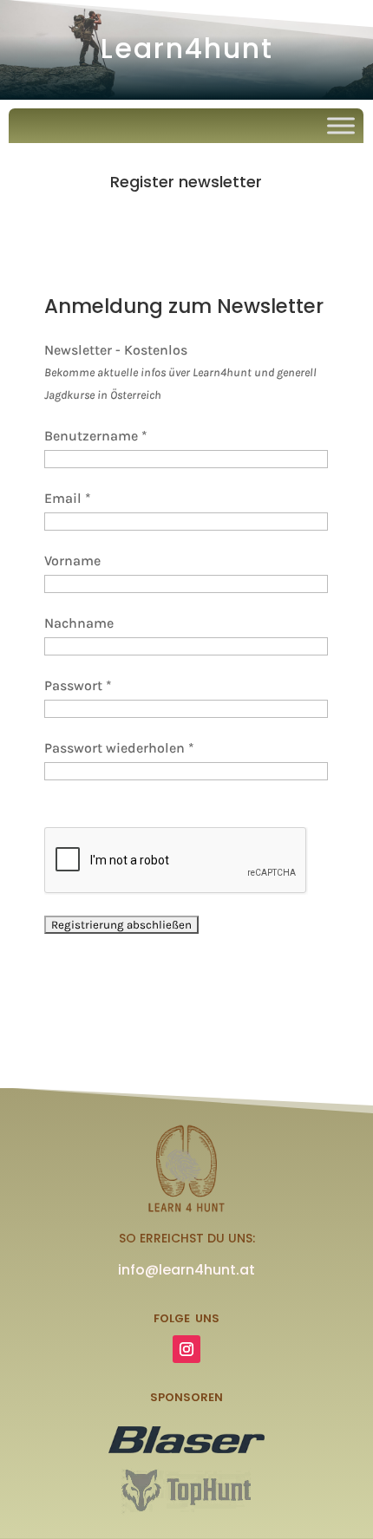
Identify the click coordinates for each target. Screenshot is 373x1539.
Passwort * (78, 685)
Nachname (79, 623)
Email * (67, 498)
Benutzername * (95, 435)
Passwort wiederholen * (119, 748)
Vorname (72, 560)
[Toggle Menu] (341, 125)
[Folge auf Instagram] (186, 1349)
